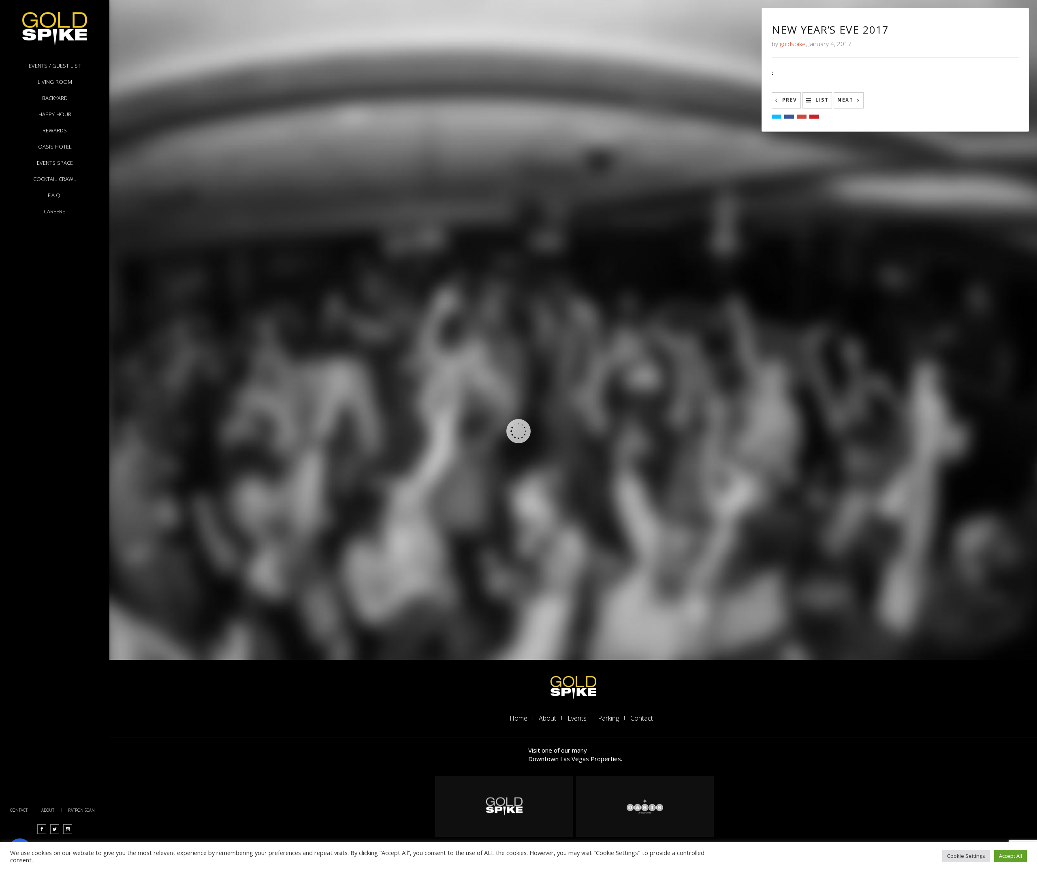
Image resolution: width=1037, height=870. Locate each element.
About (47, 810)
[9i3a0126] (695, 392)
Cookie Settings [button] (966, 855)
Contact (19, 810)
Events (577, 718)
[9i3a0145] (232, 392)
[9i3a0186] (241, 326)
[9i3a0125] (728, 392)
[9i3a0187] (133, 270)
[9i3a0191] (456, 194)
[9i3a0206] (573, 73)
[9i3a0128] (588, 523)
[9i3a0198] (208, 194)
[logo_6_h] (645, 806)
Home (518, 718)
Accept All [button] (1010, 855)
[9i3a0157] (133, 392)
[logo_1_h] (573, 687)
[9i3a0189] (639, 204)
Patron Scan (81, 810)
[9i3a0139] (298, 392)
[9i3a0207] (208, 73)
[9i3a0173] (639, 326)
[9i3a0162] (456, 326)
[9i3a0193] (349, 139)
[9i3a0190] (564, 139)
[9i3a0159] (166, 392)
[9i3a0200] (713, 17)
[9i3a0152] (199, 392)
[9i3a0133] (405, 523)
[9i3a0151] (265, 392)
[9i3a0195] (316, 139)
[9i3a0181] (349, 270)
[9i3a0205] (680, 17)
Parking (608, 718)
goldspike (793, 44)
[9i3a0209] (391, 73)
